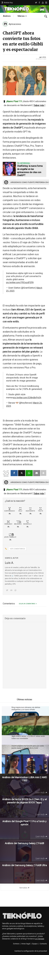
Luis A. (44, 57)
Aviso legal (25, 944)
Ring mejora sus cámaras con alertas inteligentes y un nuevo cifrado (26, 708)
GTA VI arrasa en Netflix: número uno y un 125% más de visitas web (29, 757)
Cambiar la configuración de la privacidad (30, 951)
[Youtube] (43, 2)
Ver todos (23, 888)
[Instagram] (46, 2)
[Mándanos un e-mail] (12, 590)
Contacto (43, 944)
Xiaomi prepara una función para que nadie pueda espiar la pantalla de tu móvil (28, 747)
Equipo (35, 944)
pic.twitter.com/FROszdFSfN (19, 282)
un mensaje (39, 939)
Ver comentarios (17, 549)
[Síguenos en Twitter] (8, 590)
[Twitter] (36, 2)
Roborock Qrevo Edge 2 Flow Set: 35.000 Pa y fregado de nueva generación (28, 718)
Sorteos (16, 944)
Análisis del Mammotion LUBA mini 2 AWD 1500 (30, 727)
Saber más (39, 105)
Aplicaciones (15, 24)
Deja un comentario (27, 604)
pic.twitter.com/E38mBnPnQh (27, 397)
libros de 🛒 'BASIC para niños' (16, 576)
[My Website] (16, 590)
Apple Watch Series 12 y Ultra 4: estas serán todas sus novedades (28, 737)
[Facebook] (39, 2)
